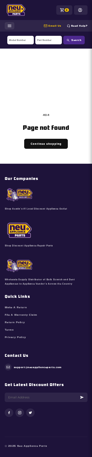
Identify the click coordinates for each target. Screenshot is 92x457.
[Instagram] (19, 413)
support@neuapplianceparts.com (56, 26)
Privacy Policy (15, 337)
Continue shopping (46, 143)
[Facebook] (9, 413)
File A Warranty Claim (21, 314)
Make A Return (16, 307)
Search (76, 40)
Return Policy (15, 322)
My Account (81, 10)
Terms (9, 329)
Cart (67, 10)
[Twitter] (30, 413)
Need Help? (79, 25)
